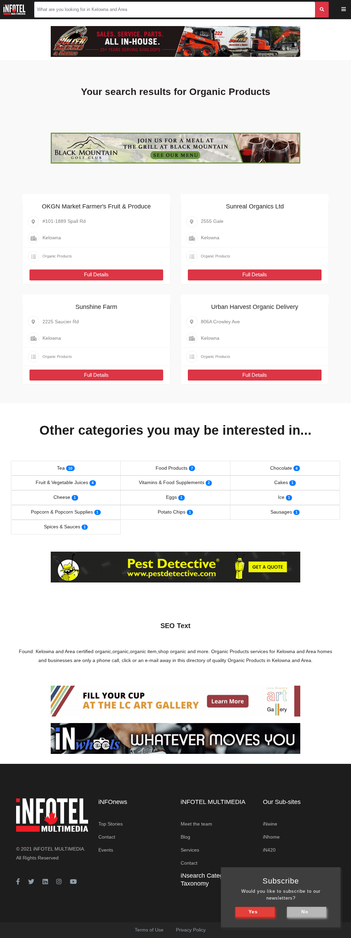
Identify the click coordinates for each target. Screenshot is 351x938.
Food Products (171, 468)
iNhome (271, 837)
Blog (185, 837)
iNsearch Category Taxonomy (206, 879)
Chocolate (281, 468)
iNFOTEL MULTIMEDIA (58, 849)
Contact (106, 837)
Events (105, 850)
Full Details (96, 274)
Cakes (281, 482)
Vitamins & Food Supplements (171, 482)
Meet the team (196, 824)
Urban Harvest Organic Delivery (254, 306)
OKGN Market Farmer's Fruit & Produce (96, 206)
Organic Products (57, 256)
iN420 (269, 850)
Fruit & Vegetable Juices (62, 482)
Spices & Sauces (62, 526)
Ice (281, 497)
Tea (61, 468)
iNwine (270, 824)
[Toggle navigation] (348, 10)
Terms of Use (149, 930)
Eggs (171, 497)
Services (190, 850)
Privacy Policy (191, 930)
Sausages (281, 512)
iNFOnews (112, 801)
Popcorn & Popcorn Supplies (62, 512)
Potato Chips (171, 512)
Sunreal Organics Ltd (255, 206)
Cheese (61, 497)
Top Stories (110, 824)
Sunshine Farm (96, 306)
